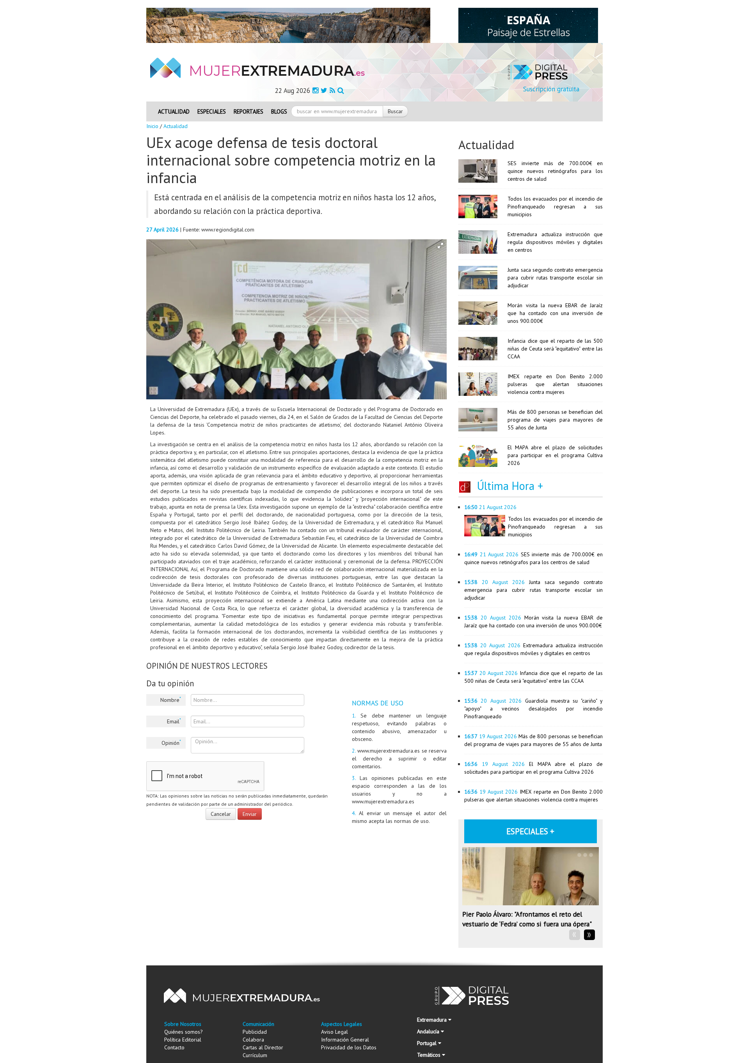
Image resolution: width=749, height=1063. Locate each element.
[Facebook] (315, 90)
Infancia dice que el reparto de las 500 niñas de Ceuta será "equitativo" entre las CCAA (555, 348)
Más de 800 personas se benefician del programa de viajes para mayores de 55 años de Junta (555, 419)
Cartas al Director (263, 1047)
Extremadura (432, 1019)
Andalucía (429, 1031)
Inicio (152, 126)
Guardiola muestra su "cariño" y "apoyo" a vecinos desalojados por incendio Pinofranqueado (533, 708)
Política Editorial (182, 1039)
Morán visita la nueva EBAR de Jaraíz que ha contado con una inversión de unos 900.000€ (555, 313)
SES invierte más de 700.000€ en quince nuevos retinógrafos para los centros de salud (555, 171)
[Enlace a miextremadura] (288, 24)
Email (174, 721)
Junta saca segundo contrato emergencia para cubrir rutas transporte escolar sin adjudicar (555, 277)
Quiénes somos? (183, 1031)
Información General (345, 1039)
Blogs (279, 111)
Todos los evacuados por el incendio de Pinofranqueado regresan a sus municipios (555, 206)
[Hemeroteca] (340, 90)
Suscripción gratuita (551, 89)
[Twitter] (324, 90)
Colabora (253, 1039)
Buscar (395, 111)
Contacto (174, 1047)
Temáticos (429, 1054)
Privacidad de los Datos (348, 1047)
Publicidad (255, 1031)
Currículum (255, 1055)
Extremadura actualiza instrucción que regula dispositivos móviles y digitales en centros (555, 242)
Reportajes (248, 111)
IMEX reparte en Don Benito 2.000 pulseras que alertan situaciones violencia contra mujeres (555, 384)
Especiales (211, 111)
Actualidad (174, 111)
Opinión (171, 742)
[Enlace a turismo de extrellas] (528, 24)
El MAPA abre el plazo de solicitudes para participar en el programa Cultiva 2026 (555, 455)
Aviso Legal (334, 1031)
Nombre (170, 699)
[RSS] (332, 90)
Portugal (427, 1043)
